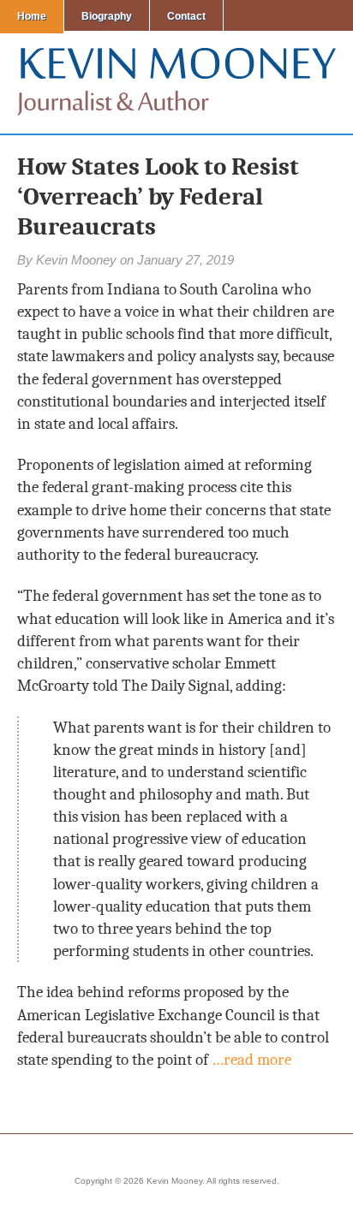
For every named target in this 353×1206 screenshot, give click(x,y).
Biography (106, 16)
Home (31, 16)
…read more (251, 1059)
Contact (186, 16)
